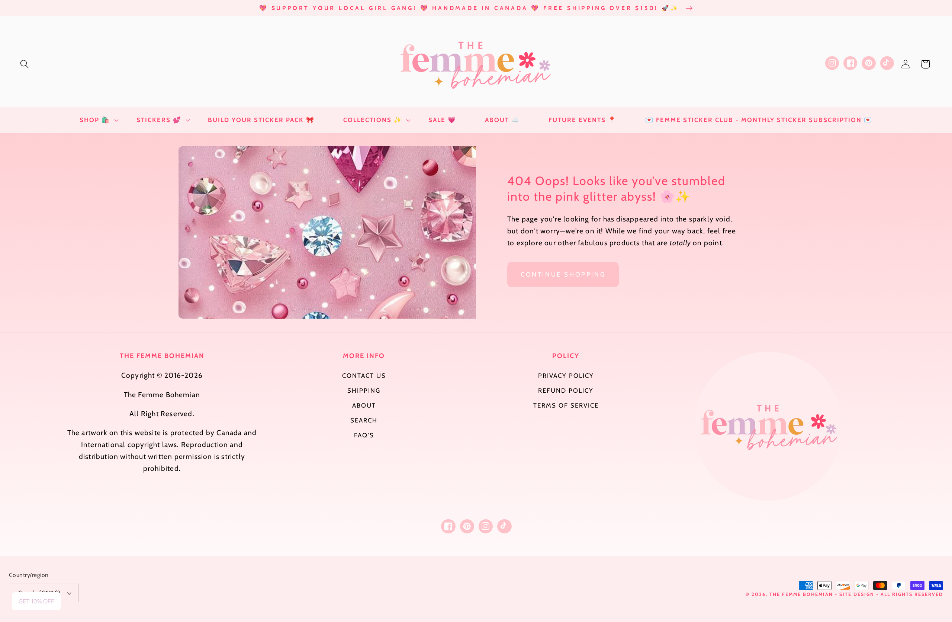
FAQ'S (364, 435)
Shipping (363, 390)
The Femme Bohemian (801, 594)
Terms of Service (566, 405)
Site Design (856, 594)
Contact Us (364, 375)
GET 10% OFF (36, 601)
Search (363, 420)
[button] (25, 64)
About (364, 405)
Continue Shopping (563, 274)
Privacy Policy (566, 375)
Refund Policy (566, 390)
